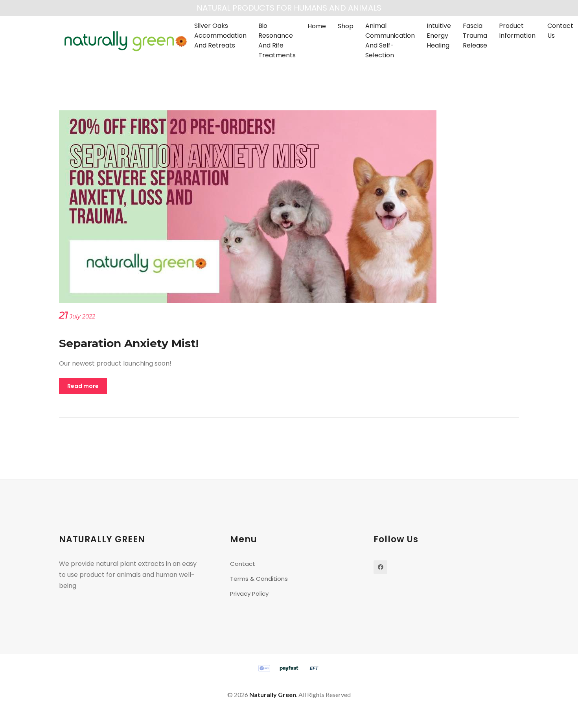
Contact (242, 564)
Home (316, 26)
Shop (345, 26)
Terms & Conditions (259, 578)
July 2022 (77, 316)
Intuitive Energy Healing (439, 35)
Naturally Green (272, 694)
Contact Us (560, 30)
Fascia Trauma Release (475, 35)
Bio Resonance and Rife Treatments (277, 40)
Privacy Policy (249, 593)
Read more (83, 386)
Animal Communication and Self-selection (390, 40)
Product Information (517, 30)
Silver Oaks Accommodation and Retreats (220, 35)
